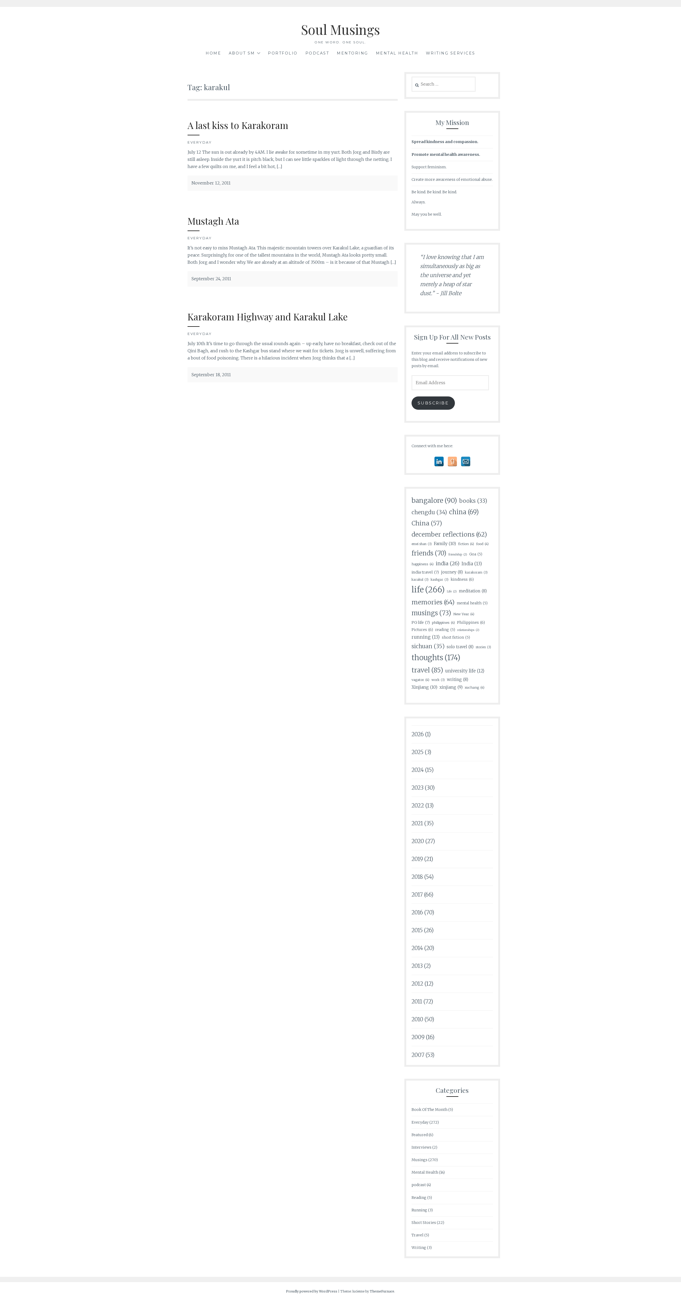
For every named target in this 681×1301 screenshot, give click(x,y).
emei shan (422, 544)
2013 (417, 966)
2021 (417, 823)
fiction (466, 544)
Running (419, 1210)
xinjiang (451, 687)
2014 (417, 948)
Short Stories (424, 1222)
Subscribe (433, 402)
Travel (417, 1235)
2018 (417, 876)
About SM (242, 53)
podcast (419, 1184)
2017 (417, 894)
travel (427, 670)
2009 (418, 1037)
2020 (418, 841)
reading (445, 630)
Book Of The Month (429, 1109)
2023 (417, 787)
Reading (419, 1197)
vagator (420, 679)
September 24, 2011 (211, 278)
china (464, 512)
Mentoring (352, 53)
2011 (417, 1001)
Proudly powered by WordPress (311, 1291)
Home (213, 53)
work (438, 680)
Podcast (317, 53)
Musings (419, 1159)
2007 (418, 1055)
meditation (473, 590)
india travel (425, 572)
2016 (417, 912)
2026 (418, 734)
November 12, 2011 (211, 183)
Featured (420, 1134)
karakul (420, 580)
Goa (475, 554)
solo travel (460, 646)
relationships (468, 630)
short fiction (456, 637)
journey (452, 572)
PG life (421, 622)
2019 (417, 859)
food (482, 544)
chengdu (429, 512)
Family (445, 543)
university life (464, 671)
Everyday (200, 142)
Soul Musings (340, 29)
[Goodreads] (452, 461)
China (427, 523)
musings (431, 613)
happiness (423, 564)
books (473, 500)
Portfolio (283, 53)
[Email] (466, 461)
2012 (417, 983)
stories (483, 647)
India (472, 564)
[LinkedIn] (439, 461)
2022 (418, 805)
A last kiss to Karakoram (238, 125)
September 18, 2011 (211, 374)
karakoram (476, 572)
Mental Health (397, 53)
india (447, 563)
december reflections (449, 534)
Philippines (471, 622)
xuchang (474, 687)
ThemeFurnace (382, 1291)
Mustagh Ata (213, 221)
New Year (463, 614)
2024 (418, 770)
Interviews (421, 1147)
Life (452, 591)
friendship (458, 554)
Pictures (422, 629)
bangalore (434, 500)
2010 (417, 1019)
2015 (417, 930)
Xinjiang (424, 687)
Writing (419, 1247)
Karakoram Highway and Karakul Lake (268, 316)
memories (433, 602)
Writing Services (450, 53)
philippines (443, 622)
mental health (472, 603)
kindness (462, 579)
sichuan (428, 646)
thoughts (436, 657)
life (428, 590)
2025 (417, 752)
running (426, 637)
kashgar (440, 580)
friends (429, 553)
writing (457, 679)
